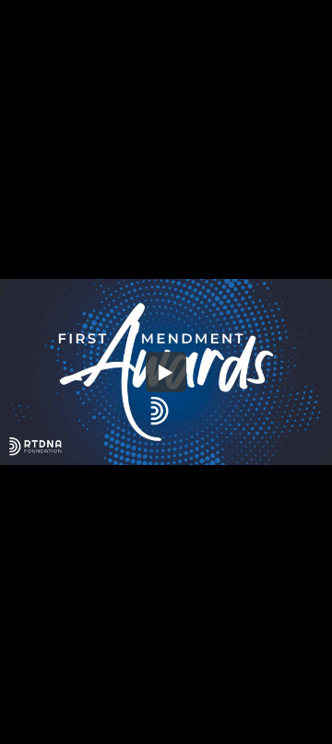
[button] (166, 372)
